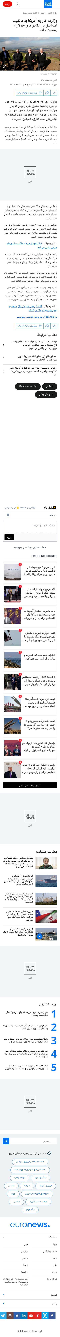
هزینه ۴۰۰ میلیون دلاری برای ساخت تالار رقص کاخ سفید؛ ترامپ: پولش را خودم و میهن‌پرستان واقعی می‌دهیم (34, 345)
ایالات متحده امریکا (30, 13)
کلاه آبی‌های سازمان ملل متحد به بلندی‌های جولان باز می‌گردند (33, 308)
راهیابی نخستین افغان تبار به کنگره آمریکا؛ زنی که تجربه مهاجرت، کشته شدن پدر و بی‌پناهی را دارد (33, 372)
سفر (55, 1265)
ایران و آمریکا (46, 1186)
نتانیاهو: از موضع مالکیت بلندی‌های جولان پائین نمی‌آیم (31, 245)
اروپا (55, 1244)
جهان (42, 13)
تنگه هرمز (30, 1210)
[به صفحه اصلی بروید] (48, 4)
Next (54, 1258)
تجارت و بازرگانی (50, 1251)
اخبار (50, 13)
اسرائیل (49, 386)
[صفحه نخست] (56, 13)
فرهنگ (25, 1265)
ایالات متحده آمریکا (27, 386)
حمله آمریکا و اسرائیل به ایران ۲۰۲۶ (30, 1170)
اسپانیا (27, 1186)
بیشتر (54, 1304)
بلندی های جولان (46, 394)
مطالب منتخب (46, 851)
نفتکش (11, 1186)
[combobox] (30, 1141)
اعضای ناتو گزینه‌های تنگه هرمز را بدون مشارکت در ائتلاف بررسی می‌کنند (37, 358)
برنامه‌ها (24, 1272)
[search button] (6, 1141)
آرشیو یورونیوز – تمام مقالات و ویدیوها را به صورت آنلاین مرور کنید (15, 1282)
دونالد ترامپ (19, 1178)
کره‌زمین (24, 1251)
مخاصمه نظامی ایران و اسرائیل (30, 1162)
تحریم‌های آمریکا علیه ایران (37, 1194)
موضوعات (52, 1237)
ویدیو (54, 1272)
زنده (7, 4)
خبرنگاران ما (52, 1279)
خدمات (54, 1295)
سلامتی (16, 1202)
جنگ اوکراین (40, 1178)
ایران (13, 1194)
